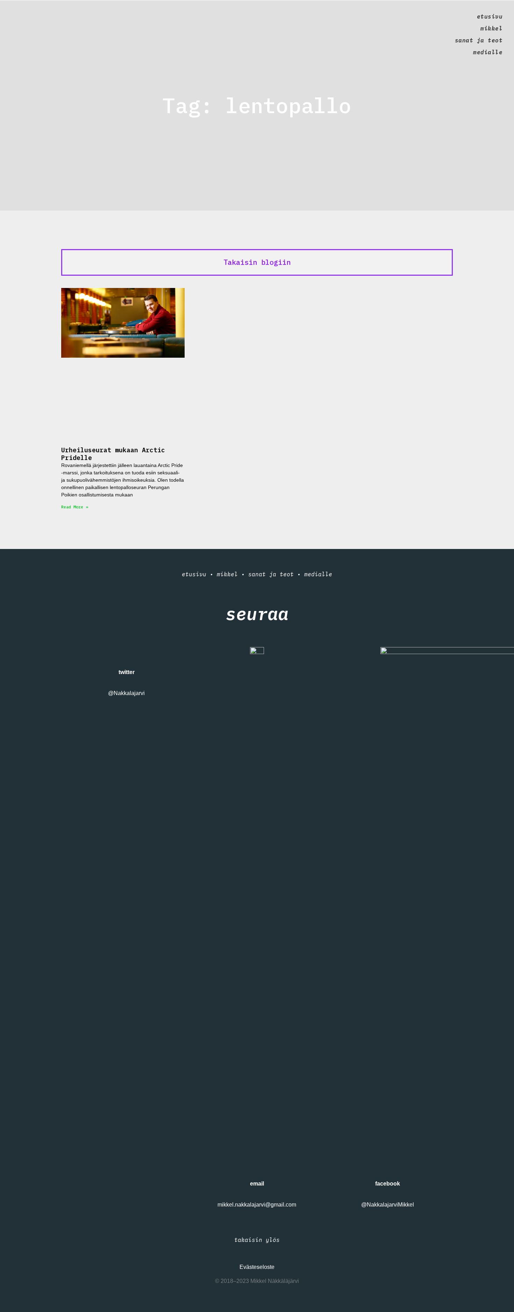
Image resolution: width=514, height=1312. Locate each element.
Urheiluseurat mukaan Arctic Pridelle (113, 454)
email (257, 1184)
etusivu (489, 16)
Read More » (74, 506)
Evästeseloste (257, 1267)
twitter (127, 672)
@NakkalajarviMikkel (387, 1205)
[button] (257, 262)
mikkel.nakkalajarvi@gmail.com (256, 1205)
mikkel (491, 28)
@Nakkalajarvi (126, 693)
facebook (387, 1184)
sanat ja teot (478, 40)
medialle (487, 52)
